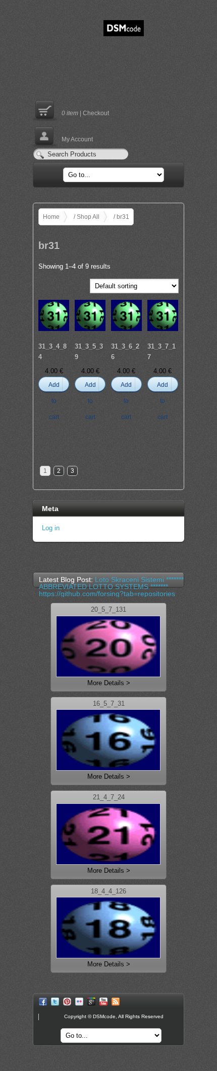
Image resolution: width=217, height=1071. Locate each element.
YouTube (103, 1002)
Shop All (88, 216)
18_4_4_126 (108, 891)
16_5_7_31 (109, 704)
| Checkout (71, 109)
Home (51, 216)
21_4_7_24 (109, 797)
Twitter (55, 1002)
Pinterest (67, 1002)
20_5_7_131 (108, 610)
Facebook (43, 1002)
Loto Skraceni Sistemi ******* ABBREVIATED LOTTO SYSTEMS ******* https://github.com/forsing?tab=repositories (111, 586)
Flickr (79, 1002)
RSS (116, 1002)
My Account (63, 135)
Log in (51, 528)
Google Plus (91, 1002)
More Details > (108, 683)
